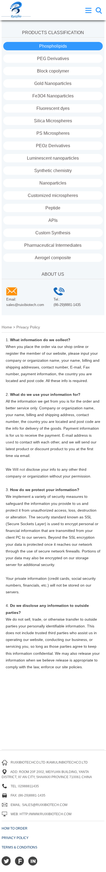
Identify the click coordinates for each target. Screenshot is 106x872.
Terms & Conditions (19, 847)
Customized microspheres (53, 195)
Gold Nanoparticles (52, 83)
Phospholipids (53, 46)
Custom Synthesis (52, 233)
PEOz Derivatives (53, 145)
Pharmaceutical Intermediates (53, 245)
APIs (53, 220)
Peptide (52, 208)
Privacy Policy (15, 838)
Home (7, 327)
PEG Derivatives (53, 58)
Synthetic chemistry (53, 170)
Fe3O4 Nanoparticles (53, 96)
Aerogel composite (53, 257)
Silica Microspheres (53, 121)
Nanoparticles (52, 183)
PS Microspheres (53, 133)
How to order (14, 828)
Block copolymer (53, 71)
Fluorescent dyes (53, 108)
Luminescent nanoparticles (53, 158)
